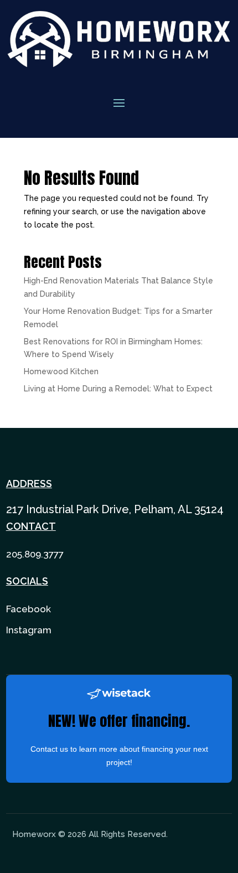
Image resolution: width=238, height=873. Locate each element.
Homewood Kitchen (61, 371)
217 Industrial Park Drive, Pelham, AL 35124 (115, 509)
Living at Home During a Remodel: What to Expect (118, 388)
